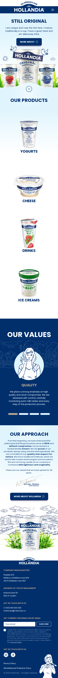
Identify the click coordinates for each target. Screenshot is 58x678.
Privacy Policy (16, 642)
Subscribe (44, 624)
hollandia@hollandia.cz (15, 610)
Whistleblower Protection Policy (17, 668)
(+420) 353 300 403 (12, 608)
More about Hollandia (27, 496)
